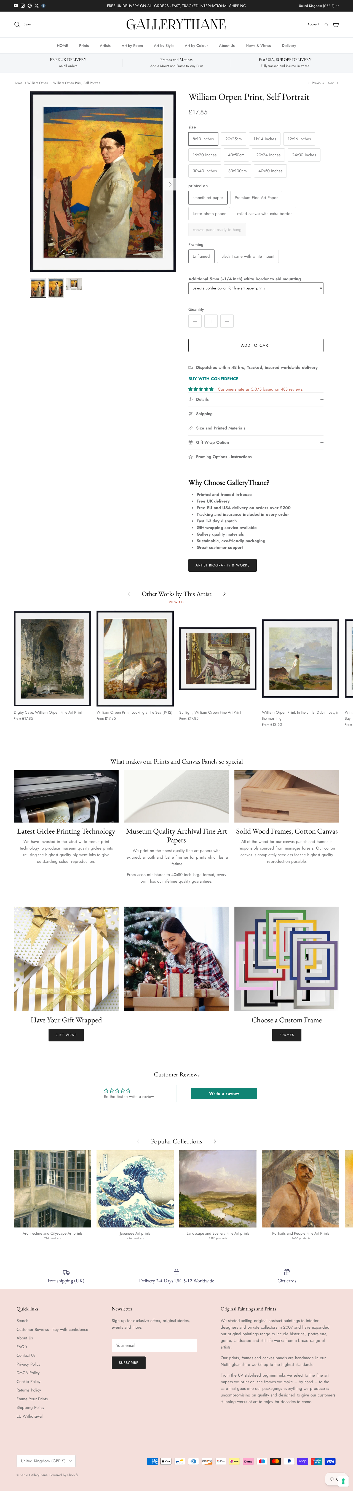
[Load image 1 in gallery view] (103, 181)
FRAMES (286, 1035)
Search (22, 1321)
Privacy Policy (29, 1364)
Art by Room (132, 45)
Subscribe (128, 1362)
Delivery (289, 45)
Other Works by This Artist (177, 593)
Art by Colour (196, 45)
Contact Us (26, 1355)
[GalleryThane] (176, 24)
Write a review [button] (224, 1093)
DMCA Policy (28, 1373)
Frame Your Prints (32, 1399)
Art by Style (164, 45)
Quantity (196, 309)
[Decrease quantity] (195, 321)
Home (18, 82)
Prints (84, 45)
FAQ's (22, 1347)
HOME (62, 45)
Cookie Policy (29, 1382)
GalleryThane (38, 1475)
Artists (105, 45)
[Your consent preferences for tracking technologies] (343, 1481)
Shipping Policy (30, 1407)
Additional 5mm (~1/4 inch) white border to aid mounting (244, 279)
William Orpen (37, 82)
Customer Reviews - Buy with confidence (52, 1329)
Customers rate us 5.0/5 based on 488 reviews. (261, 389)
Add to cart (255, 345)
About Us (227, 45)
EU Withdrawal (29, 1416)
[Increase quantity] (227, 321)
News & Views (258, 45)
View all (176, 602)
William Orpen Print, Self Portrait (76, 82)
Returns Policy (29, 1390)
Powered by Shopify (63, 1475)
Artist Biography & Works (223, 565)
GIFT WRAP (66, 1035)
